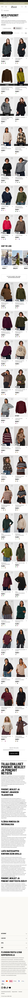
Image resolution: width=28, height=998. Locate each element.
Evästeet (20, 991)
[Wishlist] (12, 39)
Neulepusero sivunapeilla (20, 117)
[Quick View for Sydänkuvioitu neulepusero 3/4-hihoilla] (12, 147)
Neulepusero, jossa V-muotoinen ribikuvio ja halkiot (19, 303)
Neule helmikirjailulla (5, 418)
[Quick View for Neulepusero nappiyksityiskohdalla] (12, 621)
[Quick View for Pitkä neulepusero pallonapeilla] (26, 58)
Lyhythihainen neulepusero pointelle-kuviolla (5, 679)
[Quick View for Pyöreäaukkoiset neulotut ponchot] (26, 649)
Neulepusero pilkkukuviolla (18, 448)
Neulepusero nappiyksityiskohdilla (19, 534)
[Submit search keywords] (2, 10)
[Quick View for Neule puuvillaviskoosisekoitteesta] (12, 534)
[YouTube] (10, 987)
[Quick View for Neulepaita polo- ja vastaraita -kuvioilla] (12, 88)
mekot (8, 806)
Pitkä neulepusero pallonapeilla (18, 59)
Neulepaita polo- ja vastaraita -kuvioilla (5, 89)
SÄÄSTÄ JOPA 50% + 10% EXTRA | (14, 3)
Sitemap (3, 993)
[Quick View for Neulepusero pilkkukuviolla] (26, 447)
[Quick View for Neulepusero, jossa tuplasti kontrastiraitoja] (12, 447)
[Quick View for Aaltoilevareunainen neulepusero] (26, 621)
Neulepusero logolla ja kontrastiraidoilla (19, 361)
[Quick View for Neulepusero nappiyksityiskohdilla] (26, 534)
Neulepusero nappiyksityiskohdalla (5, 621)
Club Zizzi (3, 938)
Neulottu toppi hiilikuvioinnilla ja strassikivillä (18, 149)
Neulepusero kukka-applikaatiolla (5, 119)
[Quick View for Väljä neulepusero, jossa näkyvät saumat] (12, 389)
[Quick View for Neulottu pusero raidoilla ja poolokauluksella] (26, 389)
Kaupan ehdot (14, 991)
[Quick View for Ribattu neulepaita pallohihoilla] (12, 303)
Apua (2, 943)
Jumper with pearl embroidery (18, 419)
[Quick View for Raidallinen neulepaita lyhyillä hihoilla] (26, 476)
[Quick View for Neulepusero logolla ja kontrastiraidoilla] (26, 361)
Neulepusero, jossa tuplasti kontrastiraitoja (6, 448)
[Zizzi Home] (14, 6)
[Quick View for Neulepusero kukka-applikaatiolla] (12, 118)
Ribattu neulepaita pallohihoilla (4, 303)
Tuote (22, 33)
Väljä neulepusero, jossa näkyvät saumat (6, 390)
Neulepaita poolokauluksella (18, 89)
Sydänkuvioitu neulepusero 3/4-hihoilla (6, 148)
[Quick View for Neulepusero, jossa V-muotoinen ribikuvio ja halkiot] (26, 303)
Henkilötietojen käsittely (6, 991)
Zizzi (2, 947)
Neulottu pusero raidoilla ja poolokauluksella (20, 390)
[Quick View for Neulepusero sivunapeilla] (26, 117)
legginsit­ (21, 802)
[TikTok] (7, 987)
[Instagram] (2, 987)
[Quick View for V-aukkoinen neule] (12, 206)
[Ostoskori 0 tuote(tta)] (26, 7)
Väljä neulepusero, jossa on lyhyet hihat (6, 708)
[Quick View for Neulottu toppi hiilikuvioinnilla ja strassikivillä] (26, 149)
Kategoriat (3, 933)
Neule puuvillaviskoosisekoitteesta (6, 534)
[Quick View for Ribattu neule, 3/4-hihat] (26, 563)
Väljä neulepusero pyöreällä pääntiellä (5, 178)
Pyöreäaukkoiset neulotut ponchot (20, 650)
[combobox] (14, 10)
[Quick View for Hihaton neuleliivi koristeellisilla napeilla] (26, 707)
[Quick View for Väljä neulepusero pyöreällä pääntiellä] (12, 177)
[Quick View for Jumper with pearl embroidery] (26, 418)
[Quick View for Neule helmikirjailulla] (12, 418)
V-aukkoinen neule (4, 206)
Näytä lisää (3, 24)
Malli (26, 33)
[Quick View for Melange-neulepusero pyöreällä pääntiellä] (12, 58)
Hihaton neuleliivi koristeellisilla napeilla (19, 708)
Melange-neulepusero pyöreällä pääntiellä (5, 59)
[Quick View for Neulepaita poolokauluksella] (26, 88)
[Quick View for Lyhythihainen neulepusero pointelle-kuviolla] (12, 678)
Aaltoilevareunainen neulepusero (19, 621)
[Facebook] (5, 987)
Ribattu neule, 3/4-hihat (19, 563)
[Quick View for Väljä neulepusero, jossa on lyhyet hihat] (12, 707)
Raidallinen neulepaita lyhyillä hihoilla (19, 477)
